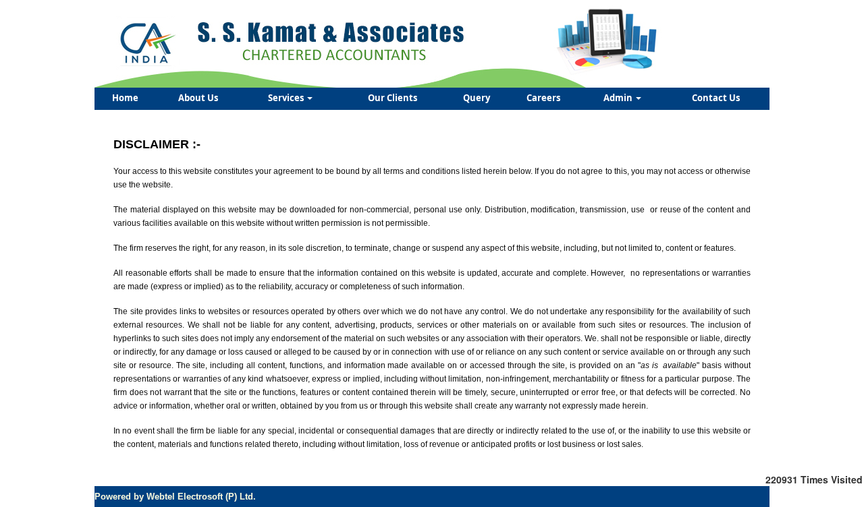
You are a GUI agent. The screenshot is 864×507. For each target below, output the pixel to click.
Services (287, 98)
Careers (543, 98)
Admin (618, 98)
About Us (198, 98)
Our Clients (392, 98)
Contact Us (716, 98)
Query (476, 98)
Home (125, 98)
